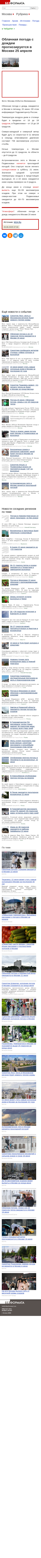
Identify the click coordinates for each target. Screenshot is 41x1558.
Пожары (22, 25)
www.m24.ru (9, 68)
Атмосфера (8, 211)
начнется (21, 163)
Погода (35, 21)
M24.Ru (17, 222)
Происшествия (9, 25)
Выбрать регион (7, 1310)
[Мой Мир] (20, 235)
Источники (25, 21)
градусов (6, 123)
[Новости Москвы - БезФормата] (12, 2)
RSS (9, 1313)
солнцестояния (9, 170)
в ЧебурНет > (8, 29)
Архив (15, 21)
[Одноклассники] (10, 235)
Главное (6, 21)
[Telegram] (15, 235)
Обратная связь (7, 1309)
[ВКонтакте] (4, 235)
